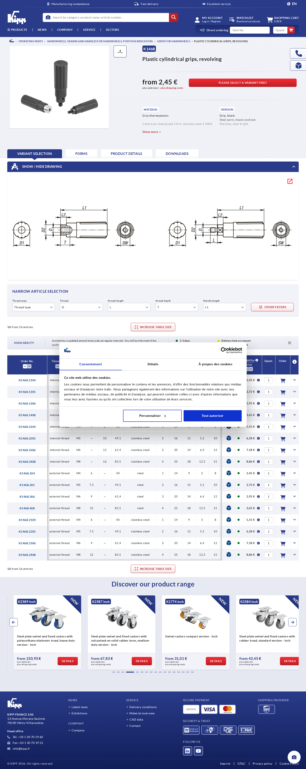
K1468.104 (27, 473)
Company (65, 29)
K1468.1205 (27, 392)
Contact (135, 725)
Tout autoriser (213, 415)
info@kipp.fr (21, 748)
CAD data (136, 719)
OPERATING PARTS (30, 41)
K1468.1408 (27, 415)
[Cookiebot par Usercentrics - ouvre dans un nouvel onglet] (224, 350)
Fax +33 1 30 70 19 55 (27, 742)
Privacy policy (262, 763)
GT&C (242, 763)
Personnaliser (150, 415)
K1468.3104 (27, 426)
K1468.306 (27, 496)
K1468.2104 (27, 520)
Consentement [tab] (90, 364)
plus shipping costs (171, 87)
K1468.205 (27, 485)
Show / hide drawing (41, 166)
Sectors (112, 29)
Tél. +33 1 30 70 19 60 (27, 737)
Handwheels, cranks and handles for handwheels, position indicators (100, 41)
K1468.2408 (27, 555)
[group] (42, 632)
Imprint (225, 763)
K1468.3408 (27, 461)
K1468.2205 (27, 531)
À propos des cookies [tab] (215, 364)
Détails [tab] (153, 364)
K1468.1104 (27, 380)
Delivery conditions (143, 707)
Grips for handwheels (173, 41)
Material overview (142, 713)
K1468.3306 (27, 450)
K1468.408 (27, 508)
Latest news (80, 707)
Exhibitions (79, 713)
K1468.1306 (27, 403)
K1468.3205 (27, 438)
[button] (113, 672)
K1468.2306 (27, 543)
